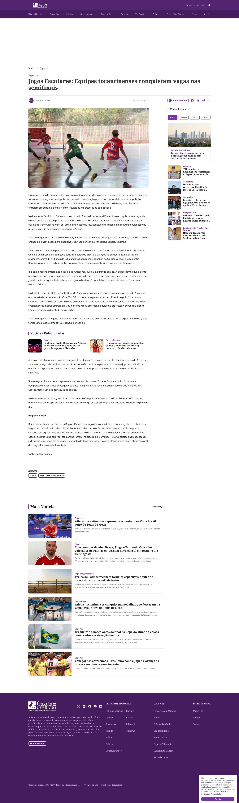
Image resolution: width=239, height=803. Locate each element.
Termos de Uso (91, 785)
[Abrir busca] (209, 5)
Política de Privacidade (112, 785)
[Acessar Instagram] (84, 706)
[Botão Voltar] (204, 14)
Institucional (202, 703)
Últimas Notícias (35, 14)
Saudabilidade (161, 730)
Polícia (109, 744)
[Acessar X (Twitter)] (78, 706)
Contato (197, 717)
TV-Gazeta (140, 14)
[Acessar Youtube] (95, 706)
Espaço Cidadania (163, 744)
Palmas (109, 717)
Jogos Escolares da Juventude (52, 475)
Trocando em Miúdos (165, 710)
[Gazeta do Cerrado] (31, 100)
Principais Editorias (118, 703)
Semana (183, 117)
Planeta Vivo (160, 737)
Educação (196, 14)
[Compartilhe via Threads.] (198, 100)
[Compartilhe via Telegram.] (203, 100)
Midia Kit (198, 710)
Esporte (44, 68)
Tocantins (54, 14)
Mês (194, 117)
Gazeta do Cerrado (42, 100)
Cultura (156, 14)
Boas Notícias (107, 14)
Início (31, 68)
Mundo (109, 730)
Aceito (218, 799)
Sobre (196, 724)
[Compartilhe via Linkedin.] (209, 100)
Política (69, 14)
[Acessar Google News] (100, 706)
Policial (157, 717)
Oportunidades (86, 14)
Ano (205, 117)
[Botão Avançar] (209, 14)
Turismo (124, 14)
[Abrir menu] (29, 5)
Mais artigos (158, 507)
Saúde (129, 717)
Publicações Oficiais (175, 14)
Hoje (172, 117)
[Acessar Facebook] (89, 706)
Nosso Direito (161, 757)
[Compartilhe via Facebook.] (192, 100)
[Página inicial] (42, 706)
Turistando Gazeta (163, 750)
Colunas (159, 703)
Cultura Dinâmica (163, 724)
